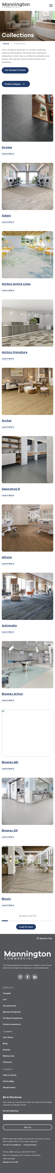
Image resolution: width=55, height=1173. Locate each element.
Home (6, 44)
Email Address (10, 1111)
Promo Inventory (12, 1024)
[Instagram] (20, 977)
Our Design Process (15, 70)
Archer (7, 420)
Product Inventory (12, 1018)
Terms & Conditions (12, 1145)
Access (7, 147)
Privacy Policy (30, 1145)
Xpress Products (12, 1012)
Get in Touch (9, 1075)
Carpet (7, 993)
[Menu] (51, 5)
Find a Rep (8, 1081)
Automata (9, 625)
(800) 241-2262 (9, 1159)
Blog (5, 1044)
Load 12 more (26, 927)
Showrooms (9, 1088)
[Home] (16, 7)
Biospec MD (10, 762)
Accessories (9, 1006)
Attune (7, 557)
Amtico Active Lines (16, 283)
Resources (8, 1056)
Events (6, 1050)
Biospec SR (10, 830)
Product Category (13, 84)
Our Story (8, 1037)
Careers (7, 1062)
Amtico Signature (14, 352)
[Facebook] (28, 977)
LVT (5, 1000)
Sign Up (27, 1127)
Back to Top (46, 938)
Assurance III (11, 488)
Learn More (8, 154)
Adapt (6, 215)
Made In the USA (10, 1162)
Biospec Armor (12, 693)
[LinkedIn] (35, 977)
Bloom (6, 898)
